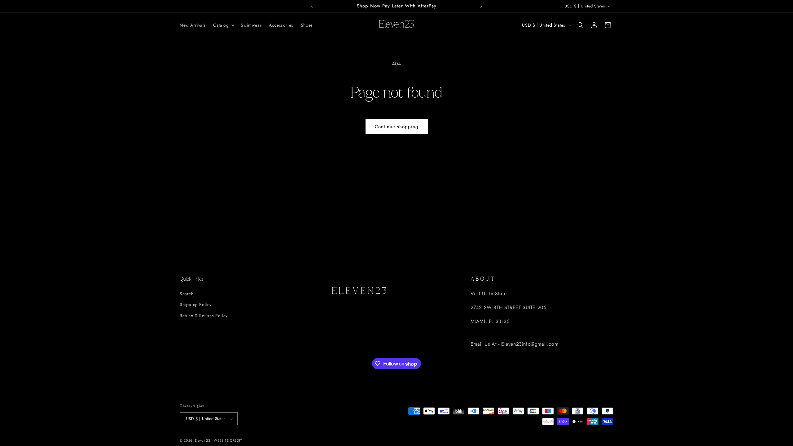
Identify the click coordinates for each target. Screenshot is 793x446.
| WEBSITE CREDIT (227, 440)
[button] (223, 25)
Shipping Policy (196, 304)
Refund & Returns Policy (204, 316)
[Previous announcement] (312, 6)
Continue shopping (396, 126)
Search (187, 294)
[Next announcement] (481, 6)
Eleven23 (202, 440)
